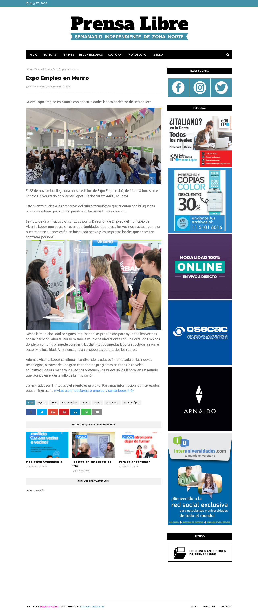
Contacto (226, 606)
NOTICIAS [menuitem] (49, 54)
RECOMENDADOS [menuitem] (91, 54)
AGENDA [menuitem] (157, 54)
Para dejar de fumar (134, 461)
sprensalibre (36, 86)
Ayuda (42, 402)
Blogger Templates (92, 606)
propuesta (112, 402)
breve (54, 402)
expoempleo (69, 402)
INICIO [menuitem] (33, 54)
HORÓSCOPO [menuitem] (137, 54)
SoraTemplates (49, 606)
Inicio (29, 69)
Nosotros (209, 606)
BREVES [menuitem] (69, 54)
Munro (97, 402)
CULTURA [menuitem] (114, 54)
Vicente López (42, 69)
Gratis (85, 402)
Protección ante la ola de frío (91, 463)
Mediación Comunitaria (44, 461)
